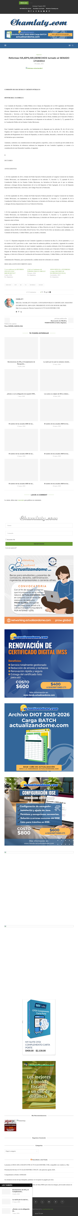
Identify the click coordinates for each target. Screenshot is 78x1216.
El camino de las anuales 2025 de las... (21, 424)
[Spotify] (46, 11)
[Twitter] (33, 11)
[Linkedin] (41, 11)
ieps (15, 284)
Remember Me (11, 539)
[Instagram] (36, 11)
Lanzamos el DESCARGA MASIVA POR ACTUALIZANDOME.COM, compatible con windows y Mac (36, 1165)
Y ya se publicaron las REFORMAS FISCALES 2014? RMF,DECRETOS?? (14, 271)
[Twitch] (49, 11)
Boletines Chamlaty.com (52, 8)
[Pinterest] (38, 11)
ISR (20, 284)
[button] (30, 2)
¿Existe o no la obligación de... (20, 1210)
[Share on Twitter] (46, 292)
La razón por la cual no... (20, 1199)
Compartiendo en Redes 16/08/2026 (15, 1175)
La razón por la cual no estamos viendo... (56, 362)
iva (26, 284)
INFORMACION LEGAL (25, 8)
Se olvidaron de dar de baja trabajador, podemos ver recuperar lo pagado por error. (29, 1180)
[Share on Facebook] (44, 292)
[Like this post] (42, 292)
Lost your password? (11, 548)
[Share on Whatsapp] (48, 292)
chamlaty (19, 299)
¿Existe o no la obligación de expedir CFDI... (21, 394)
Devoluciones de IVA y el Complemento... (20, 1190)
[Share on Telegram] (50, 292)
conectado (21, 500)
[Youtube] (44, 11)
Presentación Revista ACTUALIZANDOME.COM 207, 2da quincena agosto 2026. (29, 1170)
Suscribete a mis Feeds (39, 1159)
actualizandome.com (47, 1209)
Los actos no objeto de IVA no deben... (56, 394)
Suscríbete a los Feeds (38, 8)
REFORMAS (32, 284)
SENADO (41, 284)
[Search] (73, 45)
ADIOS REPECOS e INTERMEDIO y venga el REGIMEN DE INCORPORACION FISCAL (60, 271)
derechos (8, 284)
